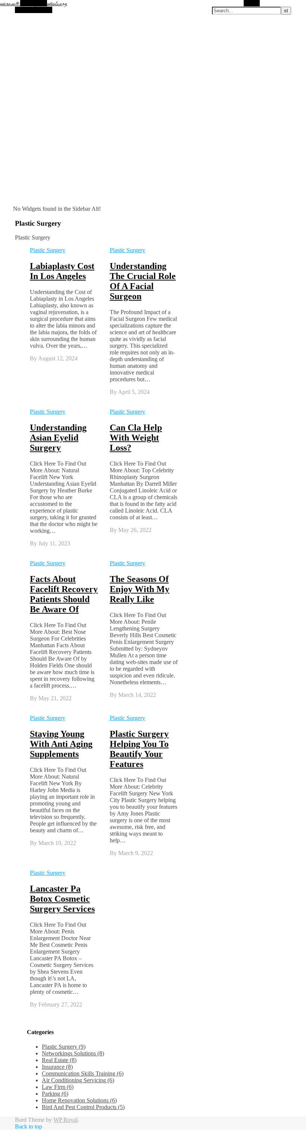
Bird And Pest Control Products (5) (83, 1107)
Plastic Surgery (47, 250)
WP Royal (65, 1120)
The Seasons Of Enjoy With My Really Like (139, 589)
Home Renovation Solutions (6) (79, 1100)
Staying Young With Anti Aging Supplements (61, 744)
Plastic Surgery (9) (63, 1046)
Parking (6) (55, 1093)
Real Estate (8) (59, 1060)
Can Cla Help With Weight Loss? (136, 438)
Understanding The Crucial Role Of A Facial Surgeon (143, 281)
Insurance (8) (57, 1067)
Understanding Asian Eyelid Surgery (58, 438)
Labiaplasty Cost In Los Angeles (62, 271)
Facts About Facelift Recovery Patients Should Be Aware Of (64, 594)
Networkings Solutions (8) (73, 1053)
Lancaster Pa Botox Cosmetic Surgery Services (62, 899)
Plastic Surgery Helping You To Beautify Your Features (139, 749)
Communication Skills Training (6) (83, 1073)
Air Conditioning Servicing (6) (78, 1080)
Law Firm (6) (58, 1087)
